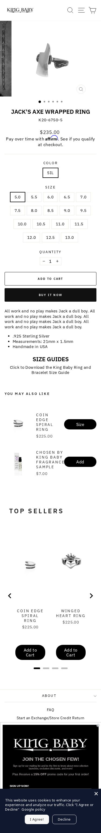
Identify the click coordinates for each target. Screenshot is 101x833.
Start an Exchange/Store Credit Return (51, 717)
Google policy (33, 809)
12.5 (50, 237)
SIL (50, 172)
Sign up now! (19, 786)
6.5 (67, 196)
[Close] (96, 793)
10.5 (41, 223)
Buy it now (50, 295)
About (49, 695)
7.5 (18, 210)
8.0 (34, 210)
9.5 (83, 210)
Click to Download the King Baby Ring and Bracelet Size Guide (50, 370)
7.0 (83, 196)
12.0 (31, 237)
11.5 (79, 223)
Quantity (50, 252)
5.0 (18, 196)
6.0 (50, 196)
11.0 (60, 223)
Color (50, 163)
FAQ (50, 709)
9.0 (67, 210)
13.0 (69, 237)
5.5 (34, 196)
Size (50, 187)
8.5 (50, 210)
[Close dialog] (98, 725)
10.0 (22, 223)
